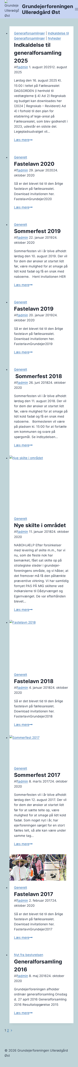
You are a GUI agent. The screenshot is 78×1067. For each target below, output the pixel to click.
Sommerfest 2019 (37, 231)
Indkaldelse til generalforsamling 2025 (38, 53)
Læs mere (23, 140)
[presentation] (41, 484)
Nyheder (54, 38)
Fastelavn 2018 (34, 681)
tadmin (22, 67)
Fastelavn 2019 (33, 309)
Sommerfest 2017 (37, 775)
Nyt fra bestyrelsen (28, 955)
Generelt (20, 157)
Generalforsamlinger (29, 33)
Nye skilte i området (40, 525)
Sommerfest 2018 (38, 376)
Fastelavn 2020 (34, 164)
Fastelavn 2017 (33, 894)
